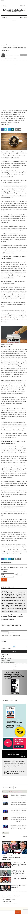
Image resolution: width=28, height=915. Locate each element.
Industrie (4, 318)
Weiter (4, 580)
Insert (17, 912)
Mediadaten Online (7, 901)
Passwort (3, 641)
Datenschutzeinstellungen (9, 899)
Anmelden (4, 633)
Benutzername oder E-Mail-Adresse (10, 635)
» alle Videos (25, 836)
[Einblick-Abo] (14, 720)
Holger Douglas (14, 55)
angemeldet (10, 615)
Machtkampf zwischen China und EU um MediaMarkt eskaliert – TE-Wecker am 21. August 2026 (18, 827)
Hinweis (15, 611)
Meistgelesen (7, 787)
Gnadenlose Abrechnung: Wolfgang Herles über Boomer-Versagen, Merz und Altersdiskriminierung (18, 873)
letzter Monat (17, 792)
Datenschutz (12, 897)
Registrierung (13, 633)
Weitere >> (5, 832)
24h (3, 792)
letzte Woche (9, 792)
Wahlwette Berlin (6, 347)
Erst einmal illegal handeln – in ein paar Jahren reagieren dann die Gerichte (18, 819)
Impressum (5, 897)
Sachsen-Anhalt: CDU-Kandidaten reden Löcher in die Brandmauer (18, 812)
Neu (16, 787)
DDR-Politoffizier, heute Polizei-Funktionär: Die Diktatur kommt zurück (18, 864)
